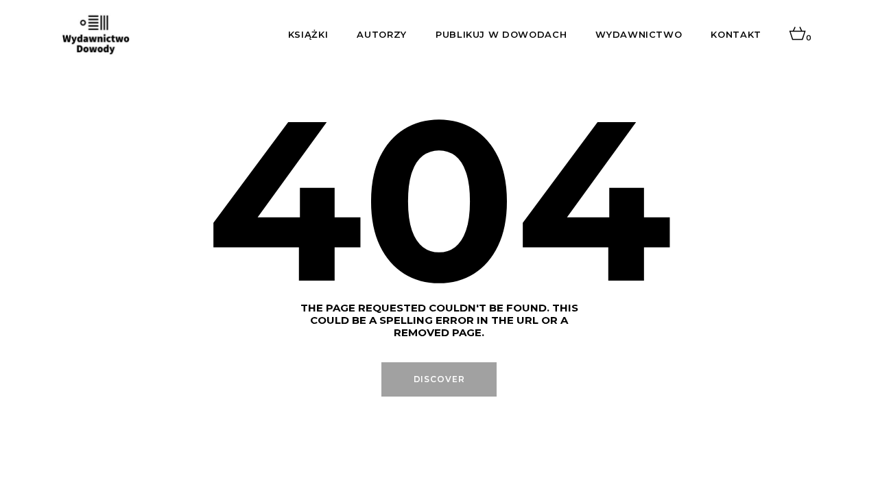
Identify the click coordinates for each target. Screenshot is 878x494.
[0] (797, 34)
